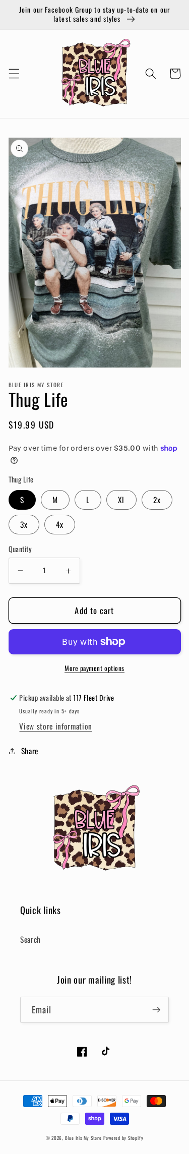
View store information (55, 726)
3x (24, 524)
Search (30, 939)
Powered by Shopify (123, 1137)
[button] (14, 74)
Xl (121, 499)
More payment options (94, 668)
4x (60, 524)
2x (157, 499)
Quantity (20, 549)
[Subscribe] (156, 1010)
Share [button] (29, 750)
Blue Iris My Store (83, 1137)
